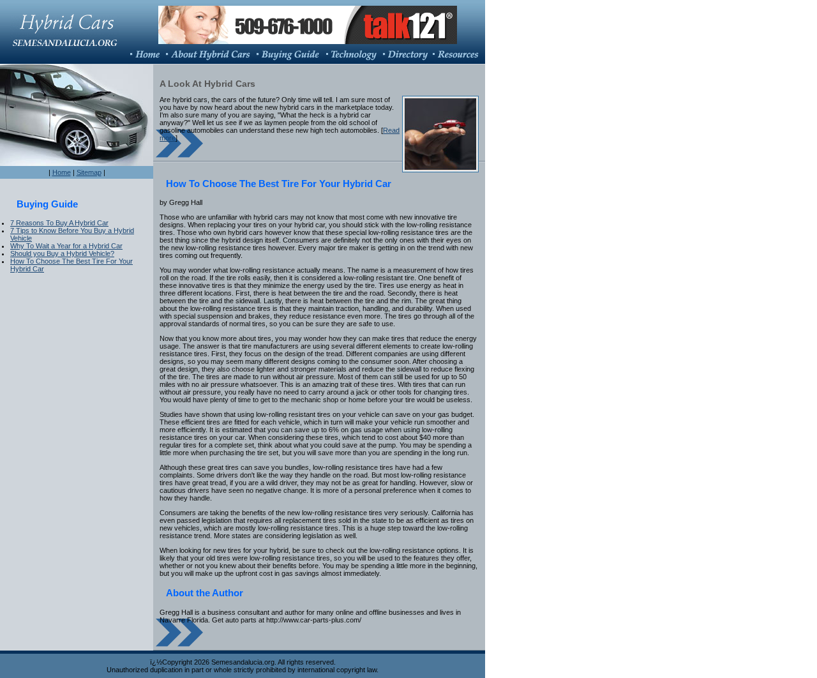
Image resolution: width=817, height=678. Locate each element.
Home (61, 172)
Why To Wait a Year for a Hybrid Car (66, 246)
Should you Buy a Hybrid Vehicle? (62, 253)
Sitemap (89, 172)
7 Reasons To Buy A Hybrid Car (59, 223)
